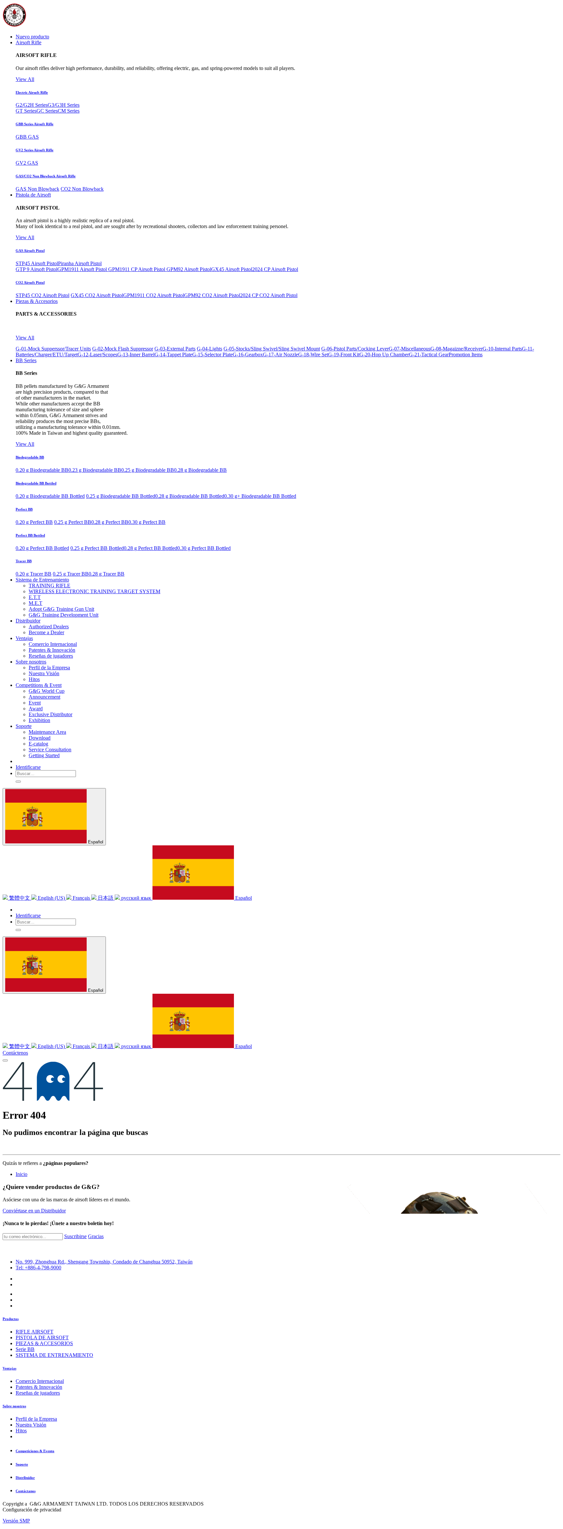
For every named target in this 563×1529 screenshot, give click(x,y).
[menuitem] (32, 36)
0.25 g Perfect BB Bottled (97, 548)
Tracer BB (24, 561)
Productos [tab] (11, 1319)
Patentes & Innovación (39, 1387)
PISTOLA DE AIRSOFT (42, 1337)
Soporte (22, 1464)
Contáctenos (15, 1053)
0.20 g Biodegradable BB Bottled (50, 496)
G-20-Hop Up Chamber (384, 354)
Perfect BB (24, 509)
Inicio (21, 1174)
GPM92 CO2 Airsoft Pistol (212, 295)
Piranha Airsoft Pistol (80, 263)
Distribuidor (25, 1478)
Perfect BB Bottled (30, 535)
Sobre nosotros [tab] (14, 1406)
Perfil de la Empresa (36, 1419)
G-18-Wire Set (313, 354)
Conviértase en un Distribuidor (34, 1210)
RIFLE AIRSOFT (34, 1331)
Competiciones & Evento (35, 1451)
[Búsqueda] (18, 782)
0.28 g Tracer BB (106, 574)
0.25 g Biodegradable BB (147, 470)
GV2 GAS (27, 163)
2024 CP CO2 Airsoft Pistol (268, 295)
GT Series (26, 111)
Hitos (21, 1430)
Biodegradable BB (30, 457)
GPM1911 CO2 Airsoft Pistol (153, 295)
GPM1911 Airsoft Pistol (82, 269)
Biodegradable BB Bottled (36, 483)
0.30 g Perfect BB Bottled (204, 548)
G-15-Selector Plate (212, 354)
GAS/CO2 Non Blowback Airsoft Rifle (46, 176)
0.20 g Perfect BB (34, 522)
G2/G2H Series (32, 105)
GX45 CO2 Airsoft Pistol (97, 295)
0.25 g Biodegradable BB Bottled (120, 496)
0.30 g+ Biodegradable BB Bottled (260, 496)
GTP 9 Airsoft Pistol (36, 269)
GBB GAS (27, 137)
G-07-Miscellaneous (409, 348)
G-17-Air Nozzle (280, 354)
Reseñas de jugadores (38, 1393)
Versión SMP (16, 1520)
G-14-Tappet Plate (173, 354)
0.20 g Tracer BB (33, 574)
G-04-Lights (209, 348)
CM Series (68, 111)
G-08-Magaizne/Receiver (456, 348)
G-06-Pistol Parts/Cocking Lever (355, 348)
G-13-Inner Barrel (135, 354)
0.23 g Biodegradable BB (94, 470)
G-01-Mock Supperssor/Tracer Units (53, 348)
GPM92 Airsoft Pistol (188, 269)
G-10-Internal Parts (502, 348)
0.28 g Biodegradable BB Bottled (189, 496)
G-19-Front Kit (343, 354)
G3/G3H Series (63, 105)
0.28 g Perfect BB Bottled (150, 548)
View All (25, 79)
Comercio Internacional (40, 1381)
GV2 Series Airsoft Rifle (34, 150)
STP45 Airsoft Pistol (37, 263)
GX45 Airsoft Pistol (231, 269)
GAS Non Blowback (37, 189)
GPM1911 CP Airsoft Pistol (137, 269)
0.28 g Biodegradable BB (200, 470)
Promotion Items (466, 354)
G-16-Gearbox (248, 354)
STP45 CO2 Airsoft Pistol (42, 295)
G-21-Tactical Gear (429, 354)
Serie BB (25, 1349)
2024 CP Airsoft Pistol (275, 269)
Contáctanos (26, 1491)
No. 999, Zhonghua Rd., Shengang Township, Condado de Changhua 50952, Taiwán (104, 1261)
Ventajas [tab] (9, 1368)
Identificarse (28, 767)
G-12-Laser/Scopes (97, 354)
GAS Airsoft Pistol (30, 251)
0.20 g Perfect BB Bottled (42, 548)
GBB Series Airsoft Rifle (34, 124)
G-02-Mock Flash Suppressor (122, 348)
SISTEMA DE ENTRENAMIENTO (54, 1355)
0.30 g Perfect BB (147, 522)
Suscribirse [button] (75, 1236)
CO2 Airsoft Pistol (30, 282)
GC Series (47, 111)
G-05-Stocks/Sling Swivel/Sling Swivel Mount (272, 348)
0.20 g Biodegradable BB (42, 470)
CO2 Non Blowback (82, 189)
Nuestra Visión (31, 1424)
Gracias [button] (96, 1236)
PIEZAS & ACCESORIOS (44, 1343)
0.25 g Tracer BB (71, 574)
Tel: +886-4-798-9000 (38, 1267)
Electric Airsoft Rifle (32, 92)
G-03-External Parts (174, 348)
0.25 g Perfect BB (72, 522)
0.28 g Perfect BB (109, 522)
